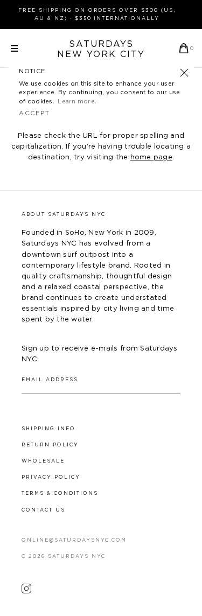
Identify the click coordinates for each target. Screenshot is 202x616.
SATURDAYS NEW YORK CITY (101, 49)
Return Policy (50, 445)
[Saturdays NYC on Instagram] (26, 591)
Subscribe (175, 380)
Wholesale (43, 461)
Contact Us (43, 510)
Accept (34, 113)
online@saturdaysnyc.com (74, 540)
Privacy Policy (51, 477)
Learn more (76, 101)
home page (151, 157)
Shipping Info (48, 428)
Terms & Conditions (60, 493)
